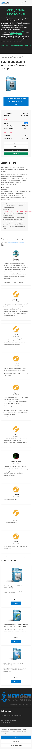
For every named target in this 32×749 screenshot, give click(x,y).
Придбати (16, 603)
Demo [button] (16, 143)
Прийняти (16, 737)
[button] (25, 2)
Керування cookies (16, 745)
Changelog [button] (16, 150)
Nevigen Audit (15, 34)
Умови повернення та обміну (8, 720)
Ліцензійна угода (5, 722)
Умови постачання (6, 717)
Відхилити (16, 741)
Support (16, 153)
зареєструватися (13, 243)
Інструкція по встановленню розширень (11, 715)
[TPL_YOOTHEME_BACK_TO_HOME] (5, 3)
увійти (22, 243)
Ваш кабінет (18, 36)
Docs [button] (16, 146)
